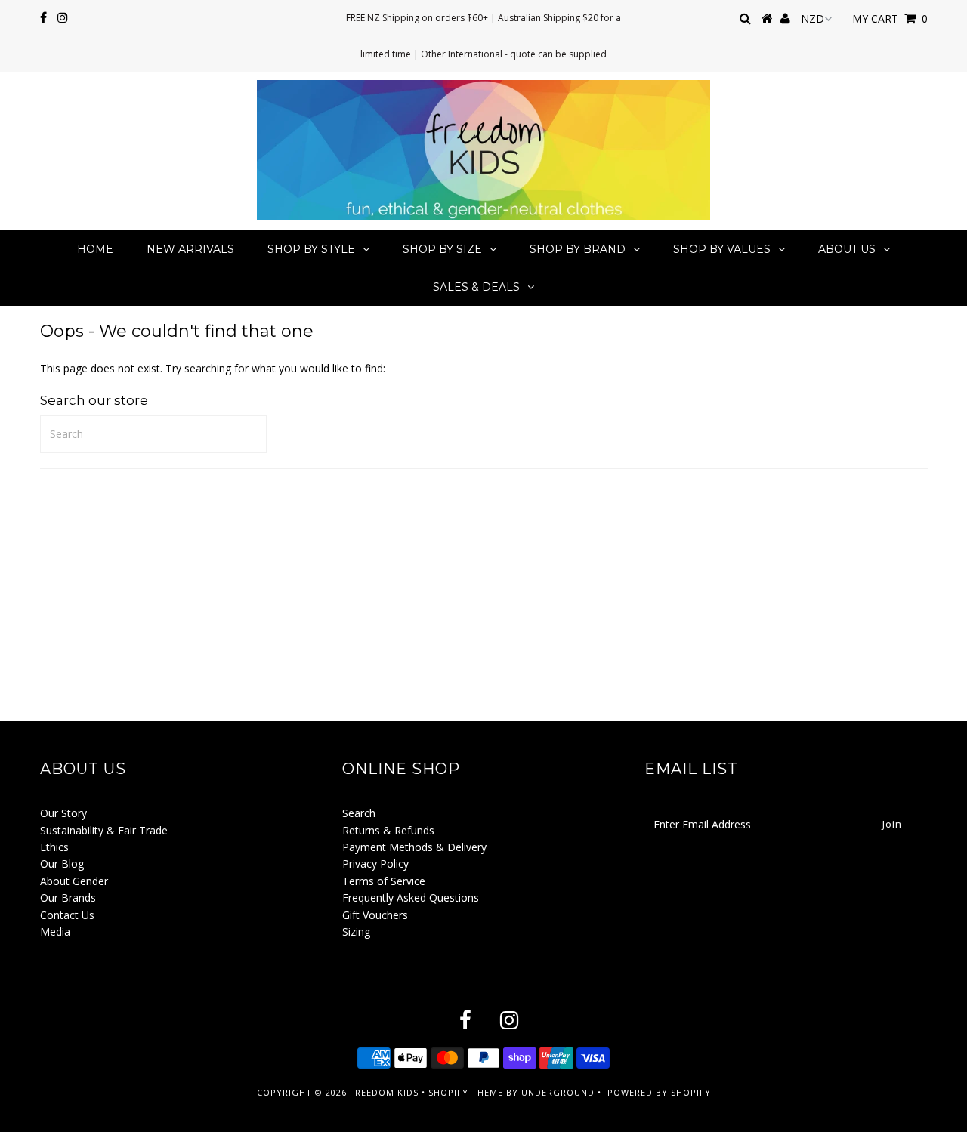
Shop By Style (311, 249)
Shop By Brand (578, 249)
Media (55, 931)
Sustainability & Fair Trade (104, 830)
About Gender (74, 881)
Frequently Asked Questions (410, 897)
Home (95, 249)
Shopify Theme (465, 1092)
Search (358, 813)
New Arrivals (190, 249)
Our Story (63, 813)
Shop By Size (442, 249)
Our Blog (62, 863)
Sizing (356, 931)
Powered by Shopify (659, 1092)
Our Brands (68, 897)
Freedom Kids (384, 1092)
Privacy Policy (375, 863)
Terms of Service (383, 881)
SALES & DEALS (476, 287)
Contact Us (67, 915)
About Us (847, 249)
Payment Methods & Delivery (414, 847)
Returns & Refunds (388, 830)
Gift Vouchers (375, 915)
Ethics (54, 847)
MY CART (890, 18)
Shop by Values (722, 249)
